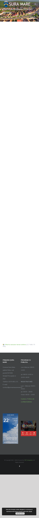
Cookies (23, 399)
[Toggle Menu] (35, 4)
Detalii (30, 511)
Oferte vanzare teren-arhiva (15, 344)
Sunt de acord (20, 513)
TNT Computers (28, 460)
